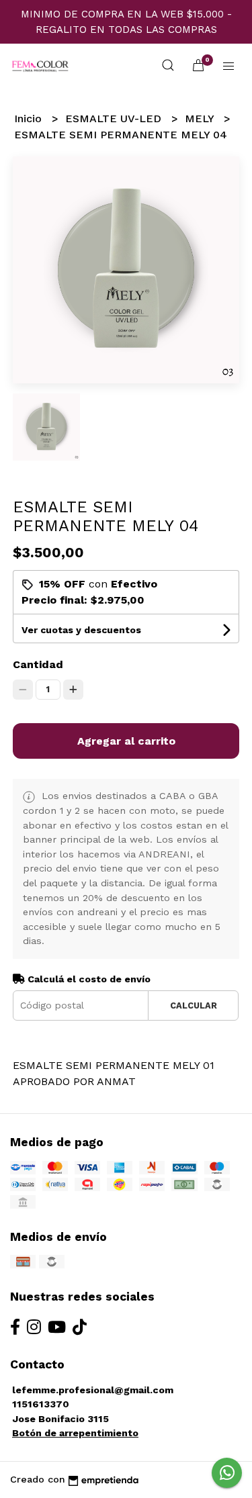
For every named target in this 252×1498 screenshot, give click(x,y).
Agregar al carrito (126, 741)
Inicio (29, 118)
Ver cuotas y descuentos (81, 629)
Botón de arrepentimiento (75, 1432)
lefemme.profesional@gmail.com (92, 1390)
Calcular (193, 1005)
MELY (201, 118)
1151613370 (40, 1404)
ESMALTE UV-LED (115, 118)
